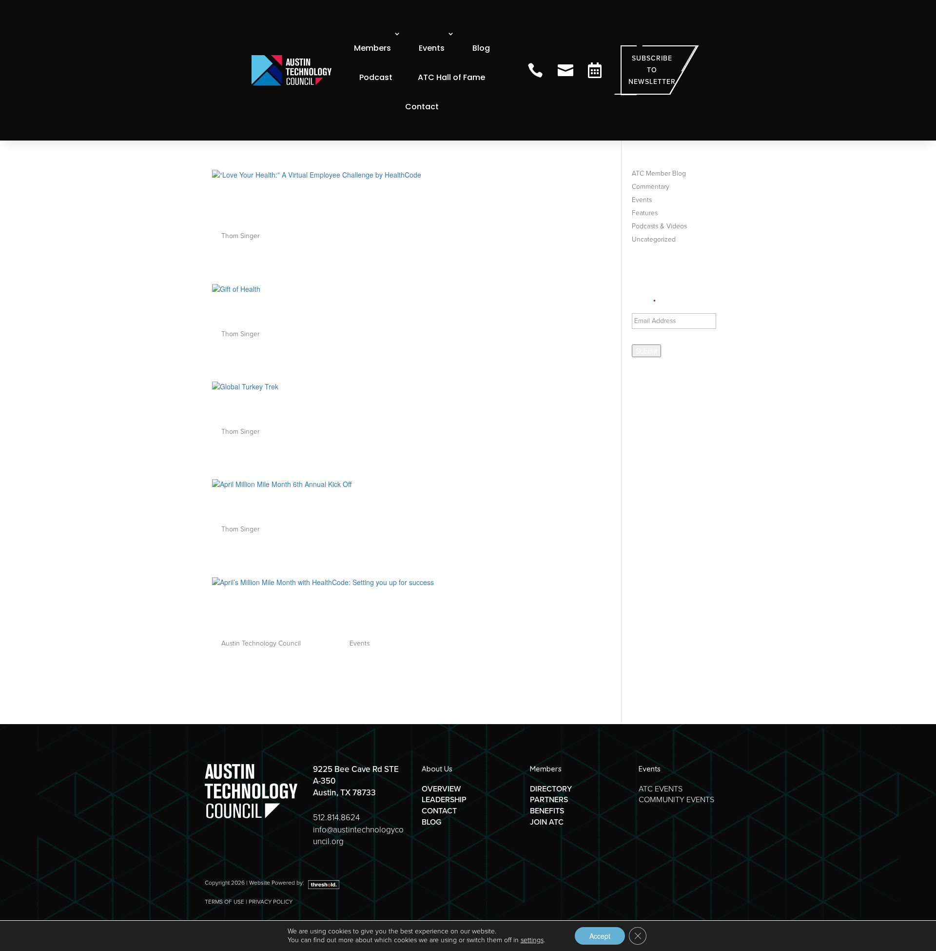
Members (372, 48)
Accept (599, 936)
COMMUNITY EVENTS (676, 799)
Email (644, 302)
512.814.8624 (336, 817)
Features (645, 213)
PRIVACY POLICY (270, 901)
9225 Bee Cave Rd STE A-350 (356, 775)
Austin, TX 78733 (344, 793)
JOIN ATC (547, 822)
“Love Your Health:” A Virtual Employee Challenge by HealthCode (384, 205)
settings (532, 940)
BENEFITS (547, 810)
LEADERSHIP (444, 799)
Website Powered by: (277, 882)
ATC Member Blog (659, 173)
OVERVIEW (441, 788)
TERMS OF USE (224, 901)
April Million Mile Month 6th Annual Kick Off (352, 506)
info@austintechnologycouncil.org (358, 836)
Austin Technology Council (261, 643)
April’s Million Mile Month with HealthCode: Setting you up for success (400, 612)
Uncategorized (654, 239)
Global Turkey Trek (272, 409)
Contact (422, 106)
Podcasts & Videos (659, 226)
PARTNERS (549, 799)
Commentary (650, 187)
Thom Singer (240, 236)
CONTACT (439, 810)
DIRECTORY (551, 788)
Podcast (375, 77)
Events (432, 48)
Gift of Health (255, 311)
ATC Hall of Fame (451, 77)
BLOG (431, 822)
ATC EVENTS (660, 788)
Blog (481, 48)
